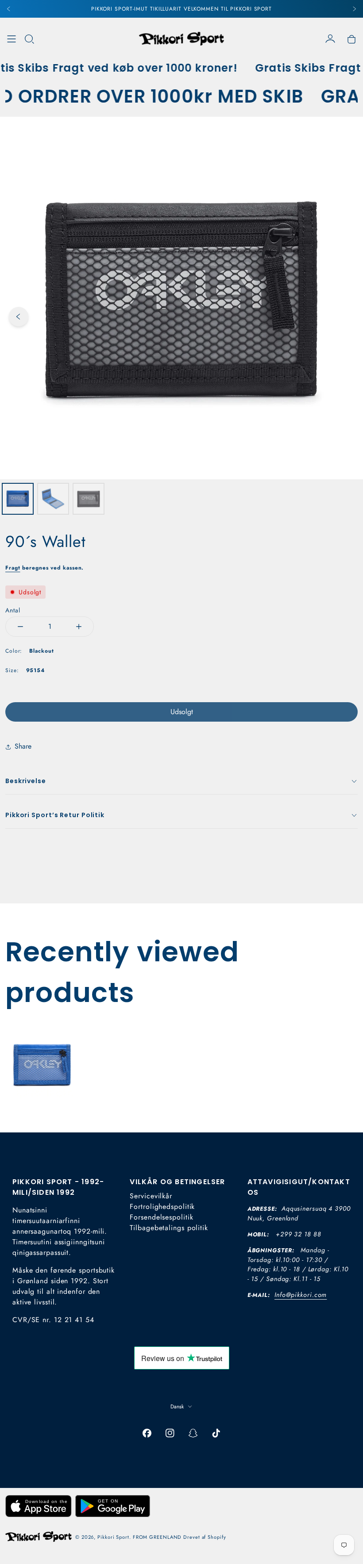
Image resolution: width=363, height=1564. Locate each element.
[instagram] (170, 1433)
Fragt (12, 568)
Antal (12, 610)
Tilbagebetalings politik (169, 1228)
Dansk (177, 1406)
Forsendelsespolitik (161, 1217)
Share (23, 746)
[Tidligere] (9, 9)
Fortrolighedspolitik (162, 1206)
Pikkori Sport (113, 1537)
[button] (29, 39)
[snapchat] (193, 1433)
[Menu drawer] (11, 39)
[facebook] (147, 1433)
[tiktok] (216, 1433)
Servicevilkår (151, 1196)
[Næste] (354, 9)
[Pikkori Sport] (181, 39)
